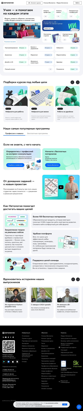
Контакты (25, 359)
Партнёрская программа (29, 341)
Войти (78, 3)
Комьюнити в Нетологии (68, 355)
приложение (5, 358)
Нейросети (44, 383)
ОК (65, 404)
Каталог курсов (46, 338)
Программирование (47, 353)
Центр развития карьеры (69, 338)
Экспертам (25, 343)
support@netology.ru (8, 380)
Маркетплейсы (46, 373)
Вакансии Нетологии (28, 348)
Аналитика (44, 356)
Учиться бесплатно (49, 3)
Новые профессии (47, 371)
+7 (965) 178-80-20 (8, 369)
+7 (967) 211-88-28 (8, 374)
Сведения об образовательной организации (27, 355)
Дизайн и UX (45, 351)
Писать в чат (6, 378)
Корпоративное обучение (49, 368)
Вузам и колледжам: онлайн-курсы (67, 344)
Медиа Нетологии (62, 3)
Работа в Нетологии (28, 346)
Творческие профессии (48, 363)
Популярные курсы (47, 341)
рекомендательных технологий (43, 406)
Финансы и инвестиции (48, 376)
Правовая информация (29, 351)
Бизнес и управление (48, 348)
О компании (25, 336)
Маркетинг (44, 346)
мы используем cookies (52, 403)
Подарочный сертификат (68, 347)
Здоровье (44, 381)
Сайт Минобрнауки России (69, 372)
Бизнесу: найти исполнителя (70, 341)
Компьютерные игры (47, 378)
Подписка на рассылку (9, 366)
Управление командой (48, 358)
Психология (45, 386)
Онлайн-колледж (46, 388)
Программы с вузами (48, 361)
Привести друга (27, 338)
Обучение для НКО (67, 352)
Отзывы (24, 361)
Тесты (43, 343)
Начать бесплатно (52, 165)
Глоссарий (64, 350)
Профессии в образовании (49, 366)
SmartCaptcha (38, 404)
